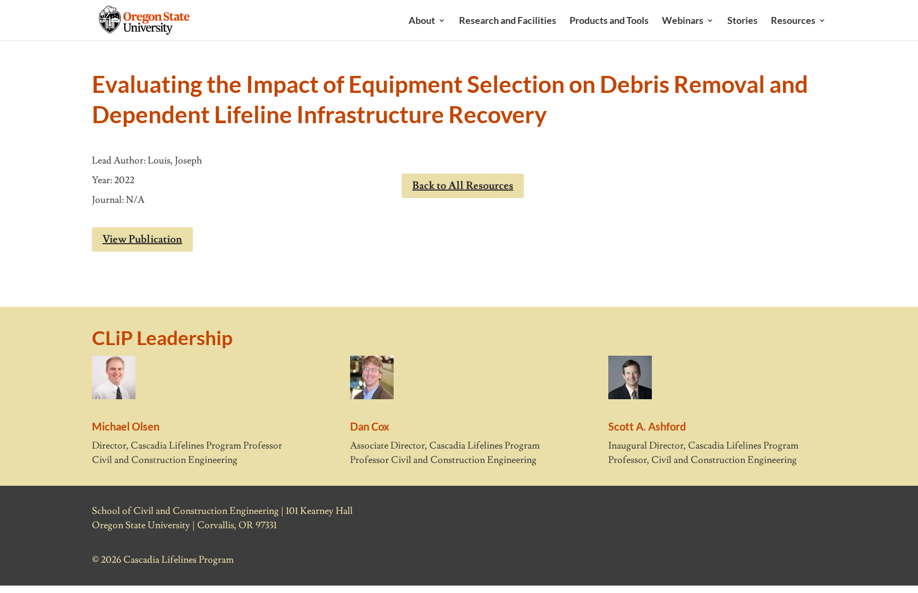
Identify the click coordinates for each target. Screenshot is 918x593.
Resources (793, 21)
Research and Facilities (507, 21)
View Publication (142, 239)
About (422, 21)
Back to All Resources (462, 186)
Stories (742, 21)
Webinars (682, 21)
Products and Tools (609, 21)
